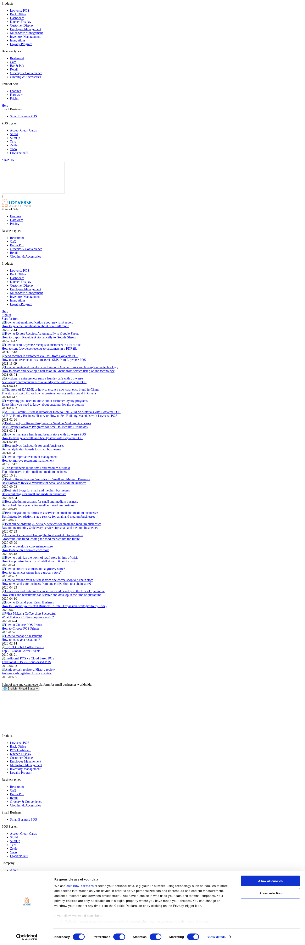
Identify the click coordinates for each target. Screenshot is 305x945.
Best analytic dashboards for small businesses (31, 449)
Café (13, 62)
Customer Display (22, 25)
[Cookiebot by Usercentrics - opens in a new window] (27, 937)
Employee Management (25, 29)
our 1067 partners (80, 886)
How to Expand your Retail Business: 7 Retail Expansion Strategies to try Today (54, 606)
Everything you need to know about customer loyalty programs (43, 404)
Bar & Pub (17, 65)
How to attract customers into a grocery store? (32, 572)
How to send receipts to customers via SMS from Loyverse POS (44, 359)
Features (15, 91)
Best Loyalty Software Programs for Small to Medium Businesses (45, 427)
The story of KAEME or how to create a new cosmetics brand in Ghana (49, 393)
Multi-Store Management (26, 33)
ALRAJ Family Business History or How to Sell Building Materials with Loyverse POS (59, 415)
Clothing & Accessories (25, 77)
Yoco (13, 149)
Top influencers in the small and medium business (34, 471)
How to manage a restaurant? (21, 639)
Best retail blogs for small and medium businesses (34, 494)
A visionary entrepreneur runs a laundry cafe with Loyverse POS (44, 382)
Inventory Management (25, 36)
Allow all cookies (270, 881)
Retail (14, 69)
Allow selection (270, 893)
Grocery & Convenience (26, 73)
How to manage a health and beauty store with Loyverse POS (42, 438)
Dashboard (17, 18)
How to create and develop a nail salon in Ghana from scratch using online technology (58, 371)
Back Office (18, 14)
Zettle (13, 145)
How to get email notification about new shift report (35, 326)
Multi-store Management (26, 765)
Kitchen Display (20, 21)
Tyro (13, 141)
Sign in (6, 315)
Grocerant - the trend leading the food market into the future (41, 539)
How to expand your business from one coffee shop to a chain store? (46, 583)
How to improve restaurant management (28, 460)
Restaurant (17, 58)
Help (5, 105)
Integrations (17, 40)
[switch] (119, 936)
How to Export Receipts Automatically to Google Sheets (39, 337)
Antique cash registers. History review (27, 673)
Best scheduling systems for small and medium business (38, 505)
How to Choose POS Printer (20, 628)
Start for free (10, 318)
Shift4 (14, 134)
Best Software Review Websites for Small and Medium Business (44, 483)
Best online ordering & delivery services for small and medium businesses (50, 527)
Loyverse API (19, 152)
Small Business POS (23, 116)
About (14, 870)
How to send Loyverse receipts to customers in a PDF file (39, 348)
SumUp (15, 138)
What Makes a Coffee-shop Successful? (28, 617)
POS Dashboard (20, 750)
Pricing (14, 98)
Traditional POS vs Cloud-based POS (26, 662)
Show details (216, 937)
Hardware (16, 94)
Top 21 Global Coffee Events (21, 651)
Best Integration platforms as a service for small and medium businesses (48, 516)
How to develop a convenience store (25, 550)
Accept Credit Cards (23, 130)
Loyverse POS (19, 10)
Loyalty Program (21, 44)
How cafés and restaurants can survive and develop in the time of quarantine (51, 595)
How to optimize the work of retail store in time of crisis (38, 561)
